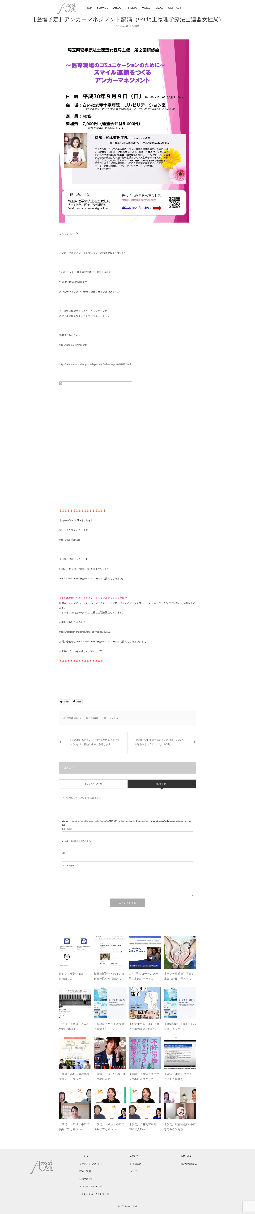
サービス (83, 1156)
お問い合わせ (187, 1156)
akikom (77, 718)
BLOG (159, 7)
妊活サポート (86, 1179)
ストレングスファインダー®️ (94, 1194)
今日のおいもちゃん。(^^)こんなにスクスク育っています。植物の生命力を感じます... (94, 742)
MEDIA (132, 7)
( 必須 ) (67, 829)
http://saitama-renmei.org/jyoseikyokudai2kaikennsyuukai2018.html (95, 364)
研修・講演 (85, 1171)
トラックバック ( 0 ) (93, 784)
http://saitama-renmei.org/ (73, 345)
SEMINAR (134, 26)
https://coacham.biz (69, 540)
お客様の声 (135, 1164)
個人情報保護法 (189, 1164)
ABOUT (118, 7)
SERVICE (102, 7)
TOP (89, 7)
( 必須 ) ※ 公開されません (77, 841)
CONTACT (174, 7)
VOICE (146, 7)
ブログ (133, 1171)
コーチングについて (89, 1164)
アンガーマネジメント (90, 1186)
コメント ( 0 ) (161, 784)
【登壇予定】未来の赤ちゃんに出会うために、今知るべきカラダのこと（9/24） (160, 742)
